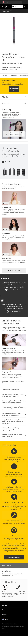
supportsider (8, 574)
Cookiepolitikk (13, 623)
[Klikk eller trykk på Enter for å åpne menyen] (2, 7)
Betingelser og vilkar (19, 626)
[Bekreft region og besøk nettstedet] (25, 2)
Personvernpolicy (5, 623)
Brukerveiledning (13, 75)
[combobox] (12, 2)
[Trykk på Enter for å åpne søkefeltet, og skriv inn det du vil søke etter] (17, 6)
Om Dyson (4, 614)
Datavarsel (4, 628)
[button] (14, 134)
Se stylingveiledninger (14, 270)
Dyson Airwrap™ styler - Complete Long (7, 10)
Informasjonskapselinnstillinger (8, 626)
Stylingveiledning (24, 75)
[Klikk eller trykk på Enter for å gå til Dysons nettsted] (6, 7)
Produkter (4, 605)
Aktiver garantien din (14, 89)
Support (4, 610)
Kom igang (4, 75)
